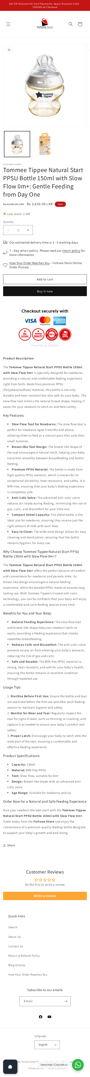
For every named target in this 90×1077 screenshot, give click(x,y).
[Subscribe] (66, 1001)
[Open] (10, 1067)
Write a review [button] (45, 896)
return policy (71, 251)
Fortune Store (28, 1061)
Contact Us (15, 946)
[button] (8, 24)
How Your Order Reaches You (29, 263)
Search (13, 927)
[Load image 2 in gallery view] (45, 144)
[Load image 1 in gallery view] (17, 144)
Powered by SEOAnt (45, 345)
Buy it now (45, 291)
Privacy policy (36, 1068)
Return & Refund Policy (24, 956)
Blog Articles (17, 965)
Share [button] (11, 845)
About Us (14, 937)
